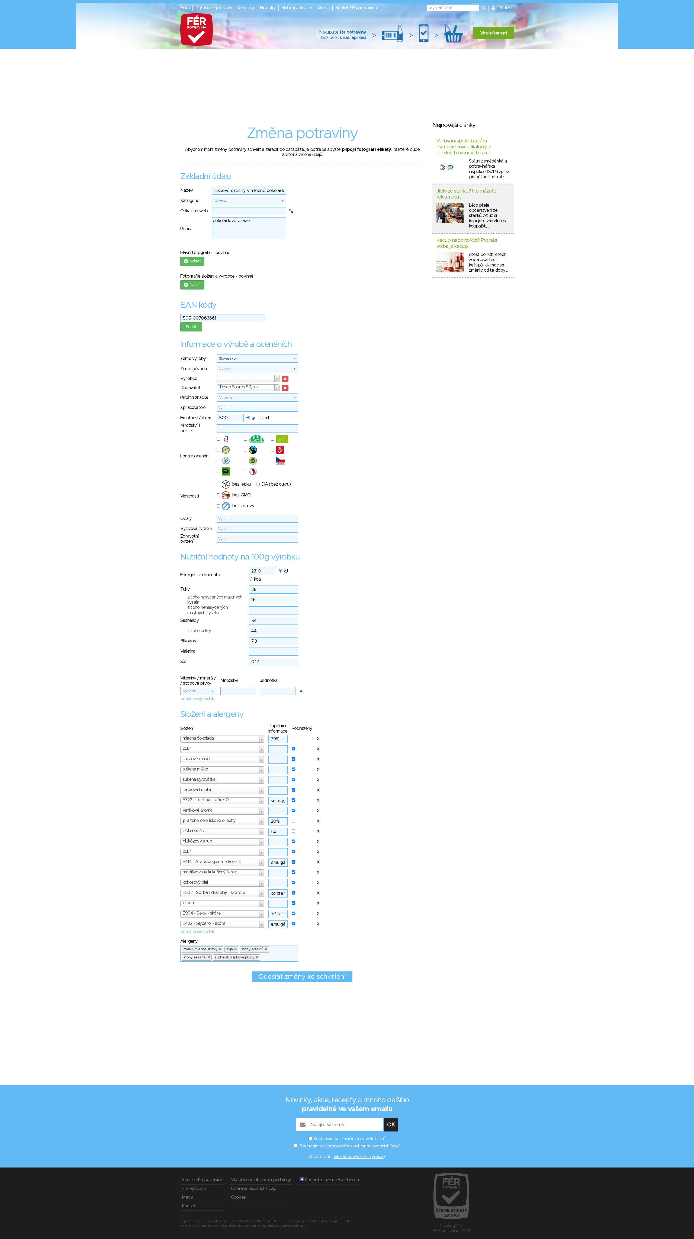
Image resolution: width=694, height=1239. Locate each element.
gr (254, 418)
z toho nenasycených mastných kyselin (207, 610)
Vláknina (187, 651)
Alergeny (189, 941)
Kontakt (189, 1206)
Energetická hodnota (200, 575)
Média (324, 8)
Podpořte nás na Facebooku (331, 1180)
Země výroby (193, 358)
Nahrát (194, 261)
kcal (257, 579)
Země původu (193, 369)
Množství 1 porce (190, 428)
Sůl (183, 661)
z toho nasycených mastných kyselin (214, 599)
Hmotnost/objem (196, 418)
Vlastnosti (189, 496)
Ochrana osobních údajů (253, 1188)
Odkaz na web (194, 211)
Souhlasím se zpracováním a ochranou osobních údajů (350, 1146)
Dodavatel (190, 388)
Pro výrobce (194, 1188)
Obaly (185, 518)
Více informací (493, 33)
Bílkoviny (188, 641)
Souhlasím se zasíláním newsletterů (349, 1139)
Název (186, 190)
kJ (286, 571)
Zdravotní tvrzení (189, 539)
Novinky (268, 8)
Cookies (238, 1197)
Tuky (184, 589)
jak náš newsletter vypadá (359, 1157)
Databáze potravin (213, 8)
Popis (185, 229)
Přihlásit (506, 8)
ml (267, 418)
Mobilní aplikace (296, 8)
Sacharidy (189, 620)
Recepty (246, 8)
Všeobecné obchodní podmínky (261, 1180)
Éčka (185, 8)
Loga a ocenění (194, 456)
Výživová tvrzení (195, 528)
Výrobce (188, 378)
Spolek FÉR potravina (356, 8)
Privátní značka (194, 397)
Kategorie (189, 201)
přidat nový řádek (197, 699)
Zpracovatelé (192, 407)
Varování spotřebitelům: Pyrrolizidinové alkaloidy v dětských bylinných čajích (463, 147)
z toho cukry (199, 631)
